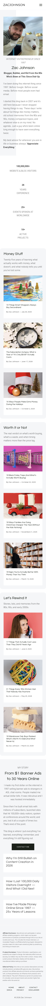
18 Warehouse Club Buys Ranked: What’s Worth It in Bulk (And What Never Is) (21, 738)
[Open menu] (40, 5)
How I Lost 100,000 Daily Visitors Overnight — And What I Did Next (22, 885)
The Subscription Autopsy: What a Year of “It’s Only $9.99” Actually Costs (21, 354)
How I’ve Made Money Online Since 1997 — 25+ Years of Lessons (21, 908)
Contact (33, 987)
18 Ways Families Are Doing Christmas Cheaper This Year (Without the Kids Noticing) (23, 524)
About (22, 987)
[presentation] (23, 288)
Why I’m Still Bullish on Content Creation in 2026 (21, 862)
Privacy (20, 990)
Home (11, 987)
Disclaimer (34, 990)
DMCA (9, 990)
